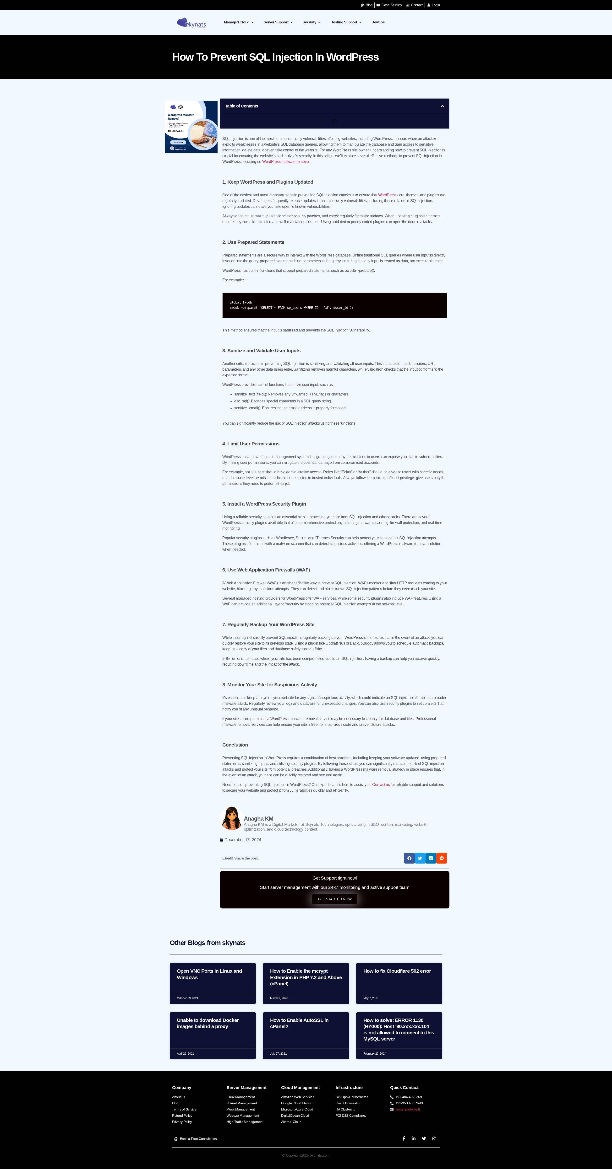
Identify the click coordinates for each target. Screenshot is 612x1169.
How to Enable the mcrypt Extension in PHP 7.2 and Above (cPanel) (306, 977)
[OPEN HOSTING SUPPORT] (360, 22)
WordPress (387, 195)
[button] (442, 106)
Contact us (381, 785)
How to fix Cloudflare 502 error (397, 971)
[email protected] (408, 1109)
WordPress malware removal (286, 162)
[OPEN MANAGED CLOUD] (252, 22)
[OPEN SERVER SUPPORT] (291, 22)
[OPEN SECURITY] (319, 22)
